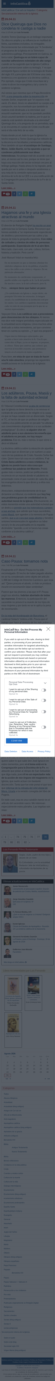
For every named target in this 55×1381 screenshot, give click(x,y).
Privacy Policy (44, 751)
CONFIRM (16, 741)
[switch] (43, 690)
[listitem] (27, 683)
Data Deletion (11, 751)
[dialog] (27, 690)
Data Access (27, 751)
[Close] (49, 630)
